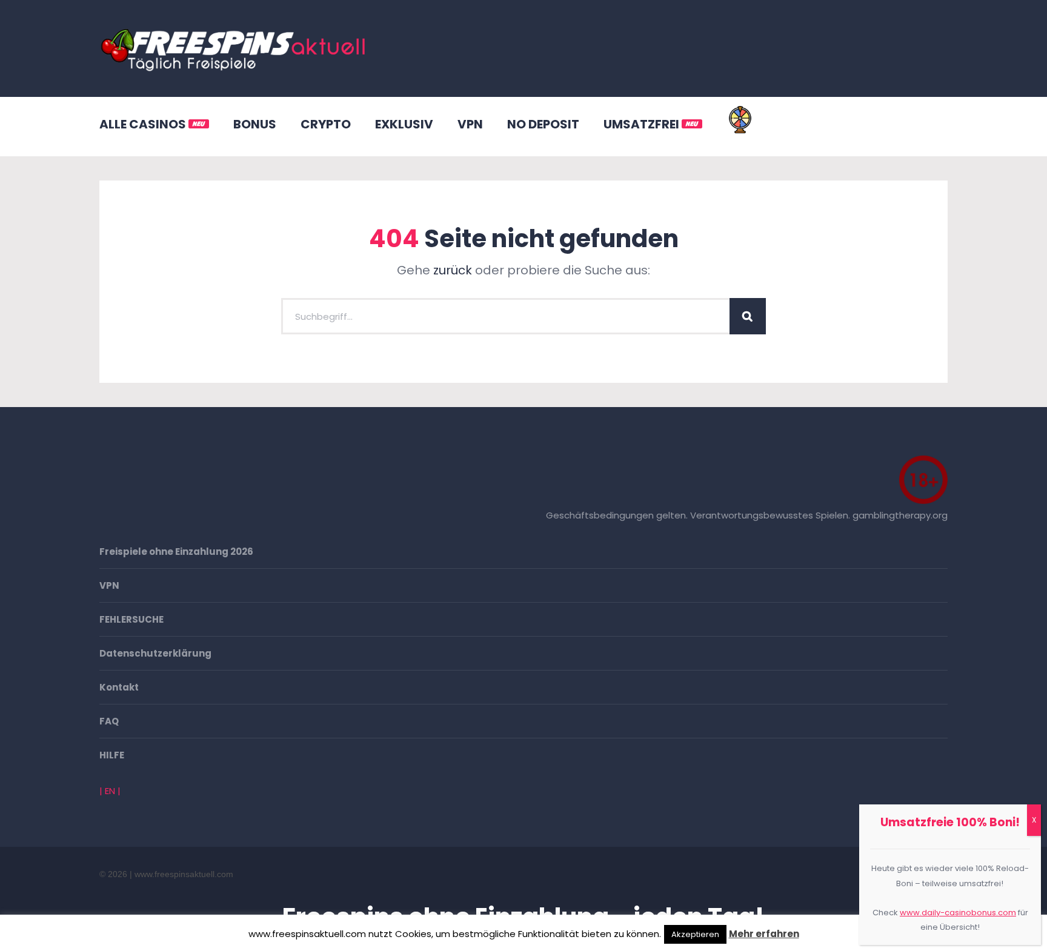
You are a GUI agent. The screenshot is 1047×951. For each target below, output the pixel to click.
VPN (470, 124)
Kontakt (119, 687)
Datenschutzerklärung (155, 653)
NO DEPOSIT (543, 124)
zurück (452, 270)
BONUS (254, 124)
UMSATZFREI (642, 124)
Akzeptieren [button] (695, 934)
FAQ (109, 721)
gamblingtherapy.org (900, 515)
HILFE (111, 755)
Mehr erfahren (764, 933)
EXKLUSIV (404, 124)
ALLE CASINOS (143, 124)
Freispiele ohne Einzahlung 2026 (176, 551)
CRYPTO (326, 124)
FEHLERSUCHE (131, 619)
